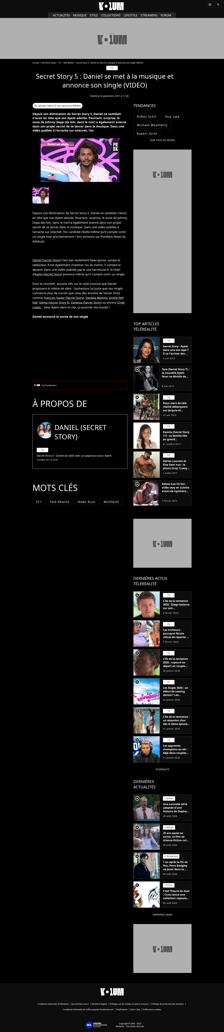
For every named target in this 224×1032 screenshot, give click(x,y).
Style (94, 15)
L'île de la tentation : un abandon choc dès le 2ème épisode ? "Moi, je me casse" (176, 722)
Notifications (122, 1009)
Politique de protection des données (167, 1004)
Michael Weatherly (152, 125)
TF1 (38, 502)
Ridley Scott (147, 116)
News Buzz (86, 502)
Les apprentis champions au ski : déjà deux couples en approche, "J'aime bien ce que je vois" (175, 754)
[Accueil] (112, 6)
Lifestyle (130, 15)
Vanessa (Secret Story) (86, 302)
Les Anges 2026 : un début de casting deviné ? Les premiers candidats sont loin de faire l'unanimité (175, 697)
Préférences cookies (152, 1009)
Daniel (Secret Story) (46, 260)
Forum (166, 15)
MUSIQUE (111, 502)
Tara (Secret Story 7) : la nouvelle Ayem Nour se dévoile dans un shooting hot (175, 374)
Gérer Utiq (135, 1009)
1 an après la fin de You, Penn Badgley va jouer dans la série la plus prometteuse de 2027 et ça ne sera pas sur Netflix (175, 872)
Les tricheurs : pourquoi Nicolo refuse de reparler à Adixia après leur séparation (175, 637)
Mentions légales (99, 1004)
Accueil (35, 62)
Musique (80, 15)
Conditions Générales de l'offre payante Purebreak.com (88, 1009)
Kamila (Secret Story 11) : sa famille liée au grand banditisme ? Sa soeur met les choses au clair (176, 441)
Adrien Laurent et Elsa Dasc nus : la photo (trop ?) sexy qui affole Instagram (175, 468)
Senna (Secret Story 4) (54, 302)
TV (59, 62)
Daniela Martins (97, 298)
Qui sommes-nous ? (80, 1004)
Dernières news (48, 62)
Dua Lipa (172, 116)
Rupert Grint (147, 133)
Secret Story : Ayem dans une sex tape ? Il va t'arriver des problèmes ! (176, 352)
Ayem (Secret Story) (48, 274)
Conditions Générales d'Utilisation (53, 1004)
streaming (149, 15)
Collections (111, 15)
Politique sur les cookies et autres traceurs (129, 1004)
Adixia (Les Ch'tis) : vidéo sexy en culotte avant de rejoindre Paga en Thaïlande (175, 489)
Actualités (61, 15)
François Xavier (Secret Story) (64, 298)
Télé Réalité (68, 62)
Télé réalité (59, 502)
